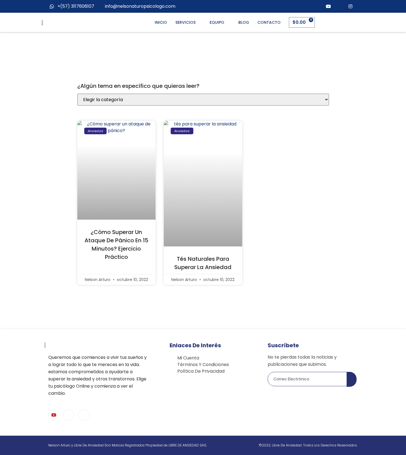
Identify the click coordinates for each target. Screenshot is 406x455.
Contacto (269, 22)
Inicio (161, 22)
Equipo (217, 22)
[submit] (352, 379)
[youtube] (328, 6)
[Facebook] (339, 6)
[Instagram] (350, 6)
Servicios (185, 22)
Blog (243, 22)
